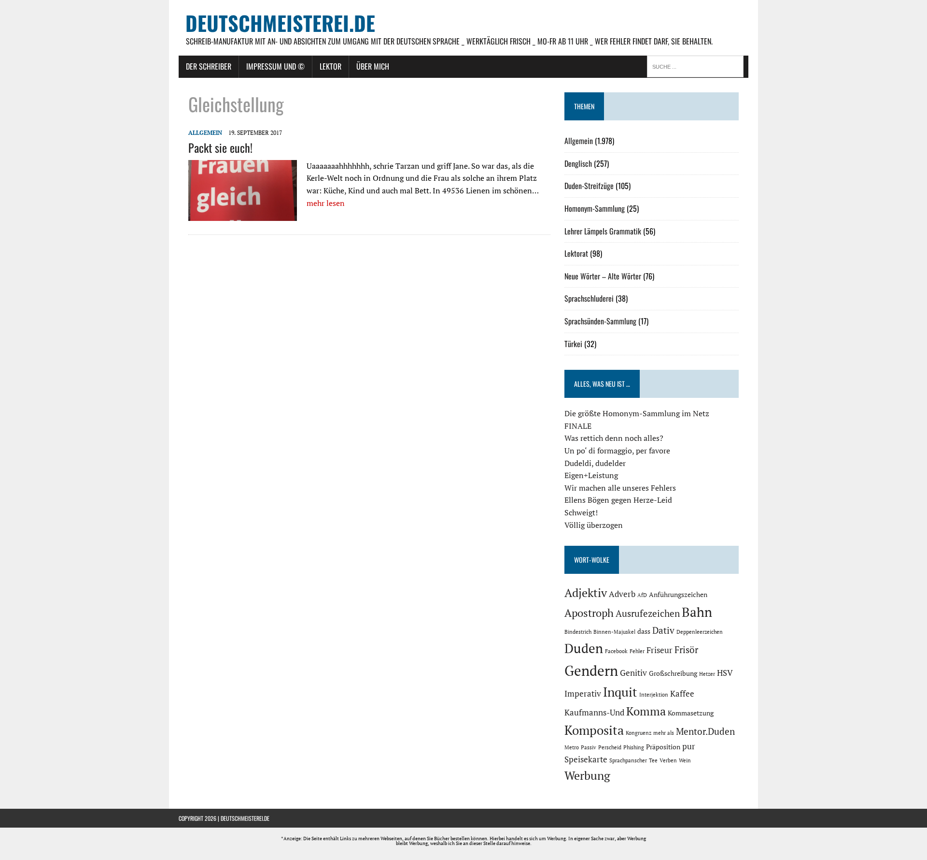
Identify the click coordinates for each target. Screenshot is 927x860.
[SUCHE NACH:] (697, 65)
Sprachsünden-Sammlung (600, 321)
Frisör (686, 649)
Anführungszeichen (678, 594)
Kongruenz (638, 732)
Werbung (587, 775)
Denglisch (578, 163)
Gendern (591, 670)
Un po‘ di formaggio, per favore (617, 450)
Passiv (588, 747)
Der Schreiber (208, 66)
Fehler (637, 651)
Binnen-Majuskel (614, 631)
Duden (583, 648)
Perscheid (609, 747)
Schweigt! (581, 512)
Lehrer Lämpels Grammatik (602, 231)
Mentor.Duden (705, 731)
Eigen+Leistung (591, 475)
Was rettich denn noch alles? (613, 438)
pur (688, 746)
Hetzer (707, 674)
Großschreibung (673, 673)
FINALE (577, 426)
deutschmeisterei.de (245, 818)
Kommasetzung (691, 712)
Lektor (330, 66)
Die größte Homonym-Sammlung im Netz (636, 413)
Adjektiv (585, 592)
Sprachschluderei (589, 298)
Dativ (663, 630)
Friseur (659, 650)
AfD (642, 595)
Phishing (633, 747)
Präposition (663, 746)
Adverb (622, 594)
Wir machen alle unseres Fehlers (620, 487)
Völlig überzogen (593, 525)
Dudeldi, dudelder (595, 463)
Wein (685, 760)
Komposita (594, 730)
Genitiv (633, 673)
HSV (725, 673)
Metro (571, 747)
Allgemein (205, 132)
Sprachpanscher (628, 760)
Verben (668, 760)
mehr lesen (326, 203)
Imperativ (582, 693)
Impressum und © (275, 66)
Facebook (616, 651)
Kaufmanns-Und (594, 712)
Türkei (573, 344)
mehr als (663, 732)
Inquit (620, 692)
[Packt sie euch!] (242, 214)
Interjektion (653, 694)
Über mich (372, 66)
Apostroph (589, 613)
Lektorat (576, 253)
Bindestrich (577, 631)
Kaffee (682, 693)
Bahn (697, 612)
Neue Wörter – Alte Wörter (602, 276)
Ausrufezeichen (648, 613)
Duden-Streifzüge (589, 185)
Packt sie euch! (220, 147)
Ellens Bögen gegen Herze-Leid (618, 500)
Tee (653, 760)
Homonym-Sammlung (594, 208)
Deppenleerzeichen (699, 631)
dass (643, 631)
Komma (646, 711)
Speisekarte (585, 759)
